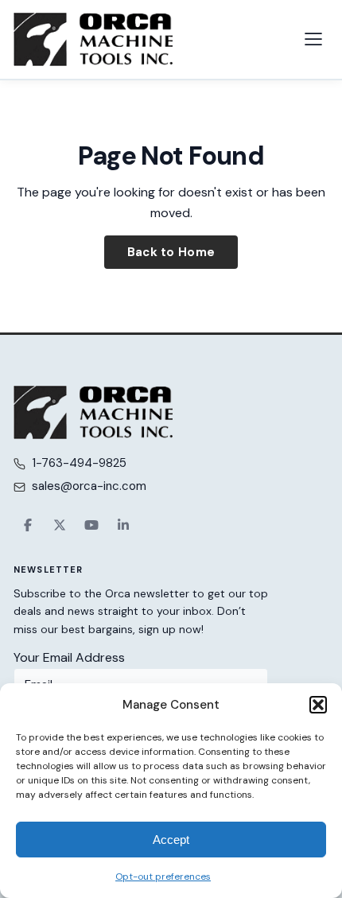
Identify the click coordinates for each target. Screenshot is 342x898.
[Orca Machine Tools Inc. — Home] (93, 39)
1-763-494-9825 (79, 463)
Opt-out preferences (163, 876)
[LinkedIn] (123, 525)
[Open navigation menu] (313, 39)
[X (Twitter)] (59, 525)
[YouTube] (91, 525)
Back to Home (171, 252)
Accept (171, 839)
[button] (318, 705)
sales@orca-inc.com (89, 486)
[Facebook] (28, 525)
